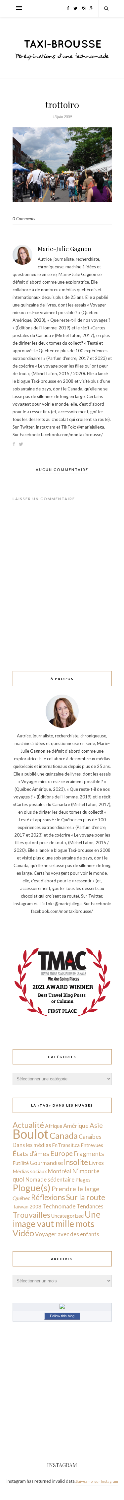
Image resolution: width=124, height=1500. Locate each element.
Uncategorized (67, 1216)
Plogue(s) (32, 1187)
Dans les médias (32, 1145)
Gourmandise (46, 1163)
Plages (83, 1180)
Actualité (28, 1124)
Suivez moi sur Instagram (97, 1481)
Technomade (59, 1206)
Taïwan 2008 (27, 1206)
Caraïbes (90, 1136)
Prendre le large (76, 1189)
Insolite (76, 1162)
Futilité (21, 1163)
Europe (61, 1153)
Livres (96, 1162)
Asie (96, 1125)
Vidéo (23, 1233)
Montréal (59, 1171)
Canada (64, 1135)
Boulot (31, 1133)
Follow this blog (62, 1316)
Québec (21, 1198)
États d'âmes (31, 1153)
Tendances (90, 1206)
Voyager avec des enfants (67, 1234)
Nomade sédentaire (49, 1179)
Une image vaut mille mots (57, 1219)
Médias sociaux (30, 1171)
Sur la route (85, 1197)
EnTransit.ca (66, 1145)
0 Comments (24, 218)
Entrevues (92, 1145)
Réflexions (48, 1197)
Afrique (53, 1126)
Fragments (89, 1153)
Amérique (76, 1125)
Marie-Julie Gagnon (64, 249)
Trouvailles (31, 1214)
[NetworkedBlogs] (62, 1307)
